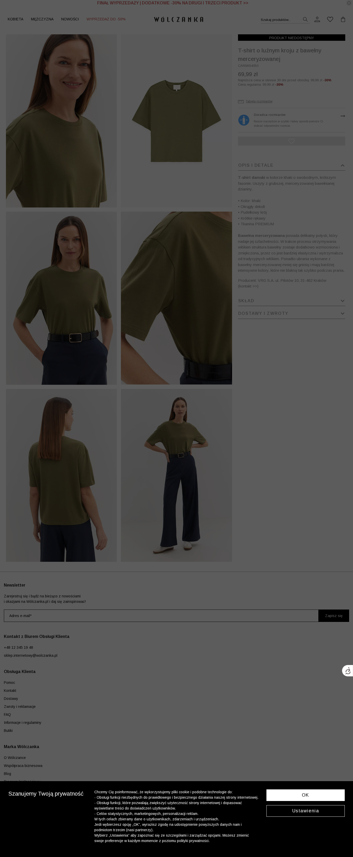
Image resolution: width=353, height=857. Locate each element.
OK (305, 795)
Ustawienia (305, 810)
